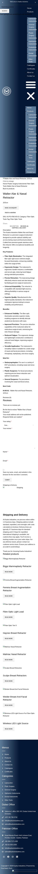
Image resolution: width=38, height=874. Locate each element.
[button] (2, 2)
